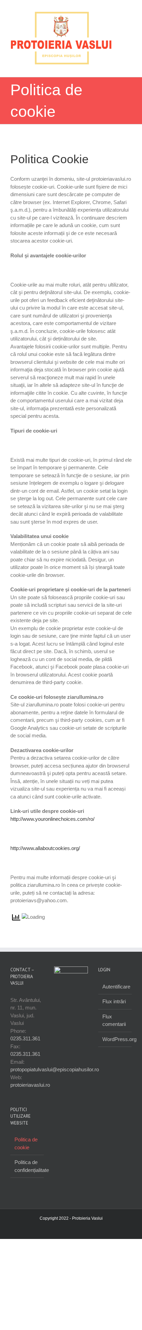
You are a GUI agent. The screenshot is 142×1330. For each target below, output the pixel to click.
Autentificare (115, 994)
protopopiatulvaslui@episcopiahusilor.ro (54, 1077)
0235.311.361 (25, 1046)
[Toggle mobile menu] (129, 73)
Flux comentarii (114, 1028)
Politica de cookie (26, 1151)
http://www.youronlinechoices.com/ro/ (52, 826)
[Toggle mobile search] (116, 73)
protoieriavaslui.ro (30, 1092)
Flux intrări (114, 1009)
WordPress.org (115, 1046)
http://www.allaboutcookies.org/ (45, 855)
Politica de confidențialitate (27, 1173)
